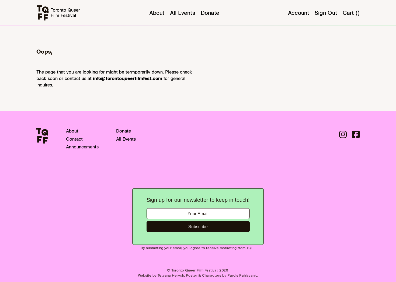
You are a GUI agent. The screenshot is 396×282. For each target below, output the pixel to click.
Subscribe (198, 226)
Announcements (82, 147)
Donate (210, 13)
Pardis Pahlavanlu (242, 275)
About (157, 13)
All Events (182, 13)
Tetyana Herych (171, 275)
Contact (74, 139)
